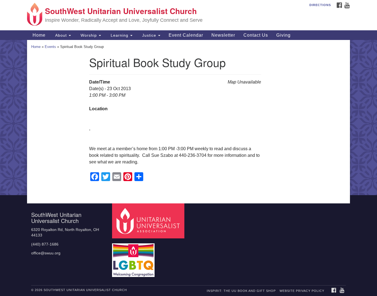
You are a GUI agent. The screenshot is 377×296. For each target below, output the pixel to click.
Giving (283, 35)
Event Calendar (186, 35)
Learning (119, 35)
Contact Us (255, 35)
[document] (188, 117)
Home (38, 35)
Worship (88, 35)
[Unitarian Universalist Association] (149, 221)
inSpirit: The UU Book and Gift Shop (241, 290)
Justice (149, 35)
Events (50, 47)
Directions (320, 5)
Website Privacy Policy (302, 290)
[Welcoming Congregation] (134, 257)
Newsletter (223, 35)
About (61, 35)
